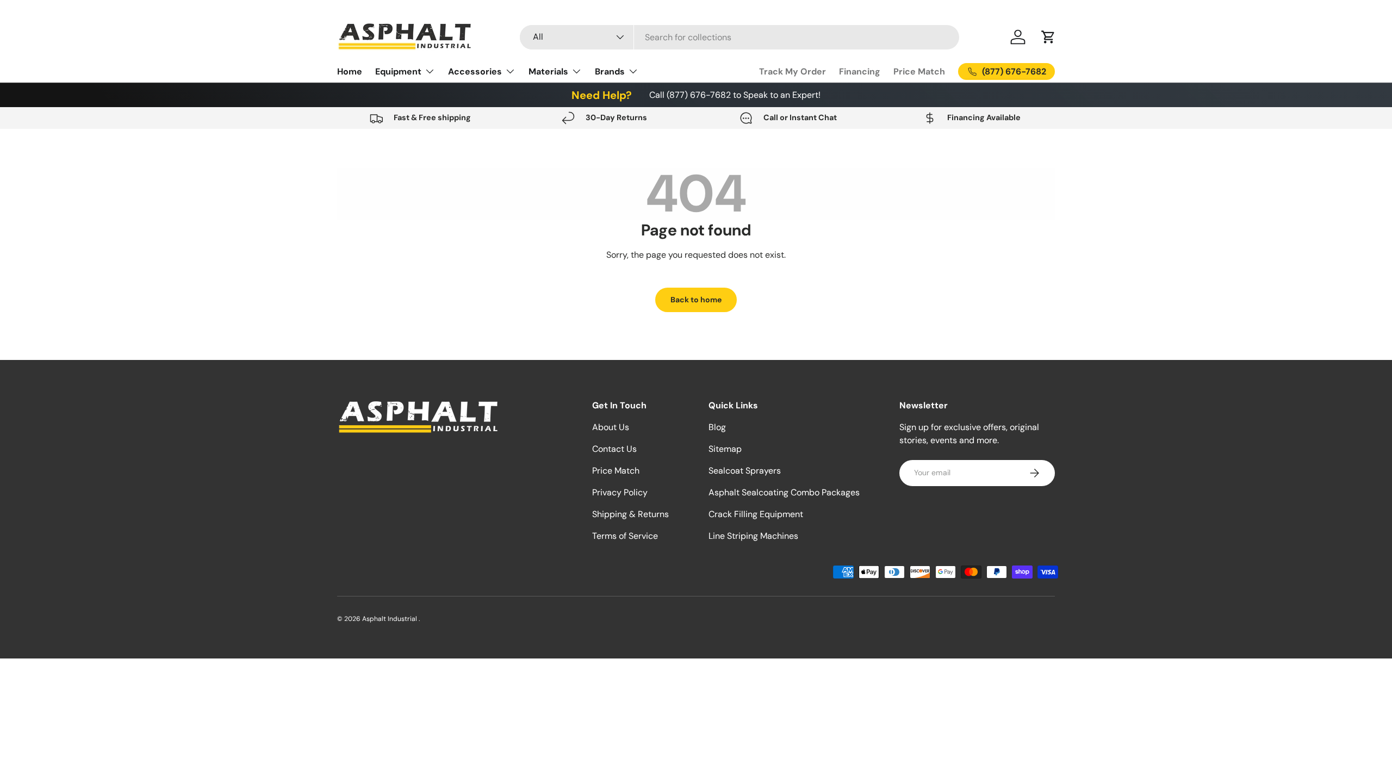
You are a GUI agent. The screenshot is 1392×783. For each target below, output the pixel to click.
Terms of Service (625, 536)
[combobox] (739, 37)
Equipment (398, 71)
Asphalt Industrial (390, 618)
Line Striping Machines (753, 536)
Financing (859, 71)
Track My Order (792, 71)
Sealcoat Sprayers (745, 470)
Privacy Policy (620, 492)
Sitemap (725, 449)
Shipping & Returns (630, 514)
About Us (610, 427)
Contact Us (614, 449)
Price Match (919, 71)
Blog (717, 427)
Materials (548, 71)
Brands (610, 71)
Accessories (475, 71)
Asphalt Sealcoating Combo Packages (784, 492)
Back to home (696, 299)
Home (349, 71)
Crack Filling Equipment (756, 514)
